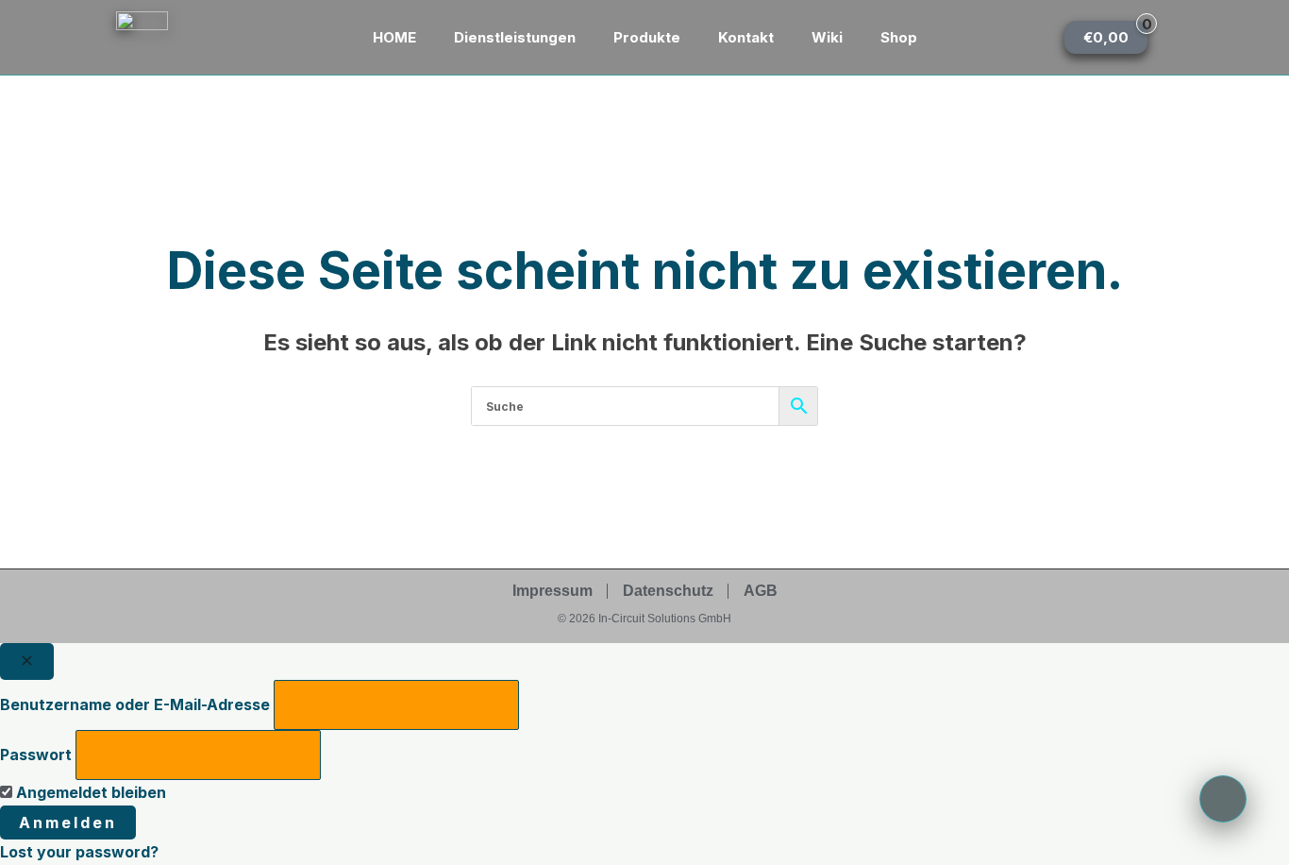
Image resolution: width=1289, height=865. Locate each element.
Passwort (36, 754)
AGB (761, 591)
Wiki (827, 37)
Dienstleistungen (515, 37)
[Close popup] (27, 661)
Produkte (646, 37)
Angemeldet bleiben (89, 792)
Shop (898, 37)
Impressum (552, 591)
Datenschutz (668, 591)
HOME (394, 37)
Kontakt (746, 37)
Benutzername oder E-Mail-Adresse (135, 704)
